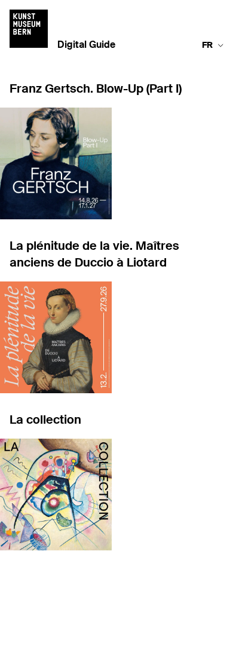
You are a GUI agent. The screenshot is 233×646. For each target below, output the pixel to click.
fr (207, 45)
